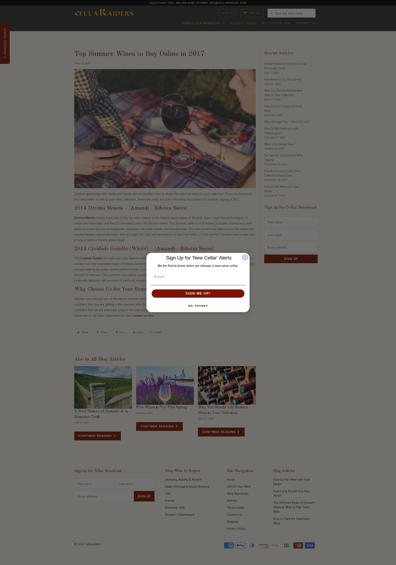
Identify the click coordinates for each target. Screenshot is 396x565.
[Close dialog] (245, 257)
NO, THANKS (198, 305)
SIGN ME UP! (198, 293)
